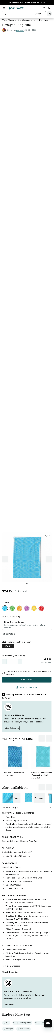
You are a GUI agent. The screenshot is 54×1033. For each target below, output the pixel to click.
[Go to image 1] (26, 583)
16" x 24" (8, 646)
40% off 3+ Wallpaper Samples (24, 3)
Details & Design (27, 807)
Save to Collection (26, 687)
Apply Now (9, 1004)
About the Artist (27, 972)
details (42, 2)
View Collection (12, 728)
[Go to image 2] (27, 583)
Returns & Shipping (27, 966)
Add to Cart (26, 679)
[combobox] (39, 13)
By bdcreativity (36, 778)
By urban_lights (8, 775)
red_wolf (20, 30)
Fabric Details (10, 633)
